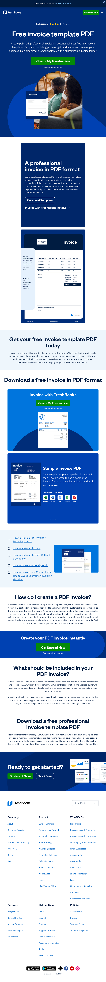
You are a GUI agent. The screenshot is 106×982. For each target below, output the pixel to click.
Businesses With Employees (83, 836)
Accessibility (75, 911)
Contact (11, 855)
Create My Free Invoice (53, 61)
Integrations (13, 911)
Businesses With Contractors (83, 830)
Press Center (13, 848)
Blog (9, 861)
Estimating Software (48, 855)
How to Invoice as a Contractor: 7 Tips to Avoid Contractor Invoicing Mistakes (32, 575)
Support (42, 918)
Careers (11, 836)
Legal (72, 880)
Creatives (74, 892)
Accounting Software (48, 836)
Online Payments (46, 861)
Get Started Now (53, 647)
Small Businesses (78, 848)
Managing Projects (47, 848)
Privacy (73, 918)
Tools (41, 949)
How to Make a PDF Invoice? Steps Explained (29, 539)
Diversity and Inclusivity (18, 842)
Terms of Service (77, 924)
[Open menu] (101, 12)
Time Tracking (45, 842)
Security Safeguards (79, 930)
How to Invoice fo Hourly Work (30, 565)
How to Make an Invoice (26, 548)
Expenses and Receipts (49, 830)
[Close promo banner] (104, 2)
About (10, 823)
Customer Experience (17, 830)
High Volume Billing (47, 886)
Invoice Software (46, 823)
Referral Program (15, 918)
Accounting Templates (49, 943)
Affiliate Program (15, 924)
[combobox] (85, 803)
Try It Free (45, 776)
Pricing (42, 880)
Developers (12, 936)
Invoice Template (47, 936)
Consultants (75, 867)
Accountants (76, 855)
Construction (76, 861)
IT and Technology (78, 873)
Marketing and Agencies (81, 886)
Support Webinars (47, 930)
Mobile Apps (44, 873)
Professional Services (80, 898)
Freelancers (75, 823)
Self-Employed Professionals (83, 842)
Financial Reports (47, 867)
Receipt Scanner (46, 955)
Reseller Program (15, 930)
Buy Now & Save (91, 12)
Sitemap (43, 924)
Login (41, 911)
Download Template (40, 200)
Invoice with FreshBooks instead (45, 207)
